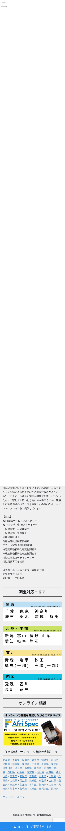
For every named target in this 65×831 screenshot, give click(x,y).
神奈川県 (7, 768)
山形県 (54, 760)
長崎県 (33, 788)
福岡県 (42, 784)
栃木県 (35, 764)
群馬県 (16, 764)
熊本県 (13, 788)
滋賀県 (30, 772)
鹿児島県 (44, 788)
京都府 (33, 776)
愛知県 (23, 776)
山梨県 (28, 768)
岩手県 (35, 760)
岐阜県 (50, 772)
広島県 (13, 780)
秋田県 (25, 760)
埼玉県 (18, 768)
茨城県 (25, 764)
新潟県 (47, 768)
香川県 (33, 784)
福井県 (20, 772)
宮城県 (45, 760)
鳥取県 (42, 780)
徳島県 (13, 784)
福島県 (6, 764)
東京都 (54, 764)
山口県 (52, 780)
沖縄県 (54, 788)
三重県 (13, 776)
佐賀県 (52, 784)
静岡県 (37, 768)
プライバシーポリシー (15, 797)
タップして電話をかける (34, 826)
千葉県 (45, 764)
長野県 (40, 772)
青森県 (16, 760)
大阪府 (52, 776)
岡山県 (23, 780)
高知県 (23, 784)
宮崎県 (23, 788)
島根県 (33, 780)
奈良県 (42, 776)
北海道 (6, 760)
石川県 (11, 772)
